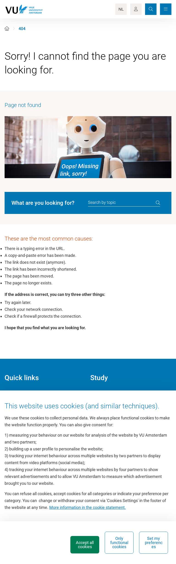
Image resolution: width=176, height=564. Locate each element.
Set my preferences (153, 542)
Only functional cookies (119, 542)
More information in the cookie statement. (87, 507)
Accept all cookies (85, 544)
